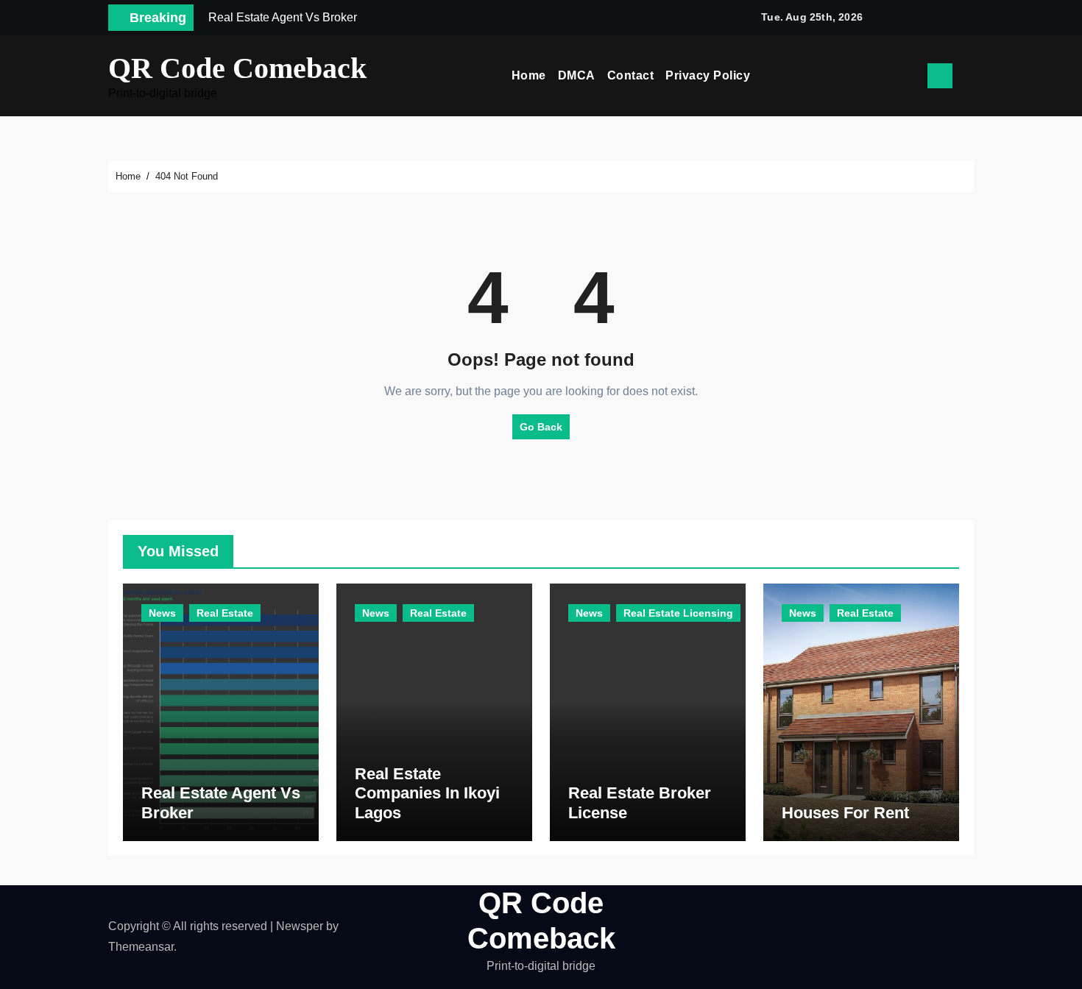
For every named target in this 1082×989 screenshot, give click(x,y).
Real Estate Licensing (678, 613)
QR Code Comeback (237, 68)
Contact (630, 75)
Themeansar (141, 946)
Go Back (541, 427)
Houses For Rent (845, 813)
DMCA (576, 75)
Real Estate (225, 613)
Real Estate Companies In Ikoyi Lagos (427, 793)
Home (529, 75)
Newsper (299, 926)
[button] (968, 75)
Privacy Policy (707, 75)
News (162, 613)
